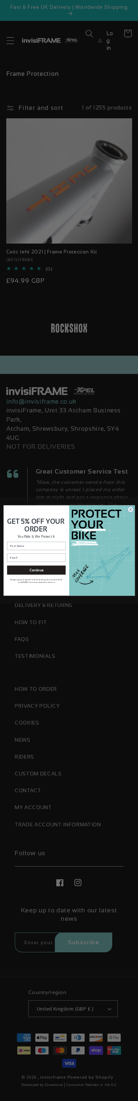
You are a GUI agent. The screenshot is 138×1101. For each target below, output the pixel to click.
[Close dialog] (130, 509)
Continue (36, 570)
